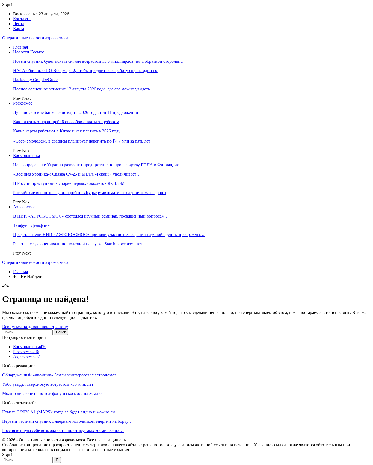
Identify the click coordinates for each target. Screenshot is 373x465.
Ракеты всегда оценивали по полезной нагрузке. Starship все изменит (77, 243)
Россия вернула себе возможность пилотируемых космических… (63, 430)
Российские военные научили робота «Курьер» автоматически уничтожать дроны (89, 192)
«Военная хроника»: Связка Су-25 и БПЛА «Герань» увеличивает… (77, 174)
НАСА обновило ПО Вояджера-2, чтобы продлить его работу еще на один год (86, 70)
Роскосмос (22, 103)
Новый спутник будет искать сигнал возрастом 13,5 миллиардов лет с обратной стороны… (98, 61)
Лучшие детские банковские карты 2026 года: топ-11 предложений (75, 112)
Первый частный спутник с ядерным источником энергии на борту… (67, 421)
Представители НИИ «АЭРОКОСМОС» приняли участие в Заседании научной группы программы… (109, 234)
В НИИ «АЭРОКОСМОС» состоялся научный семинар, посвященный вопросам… (91, 216)
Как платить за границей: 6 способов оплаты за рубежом (66, 121)
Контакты (22, 18)
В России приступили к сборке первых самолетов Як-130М (69, 183)
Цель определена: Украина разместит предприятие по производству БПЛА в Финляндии (96, 164)
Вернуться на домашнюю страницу (35, 326)
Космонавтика (26, 155)
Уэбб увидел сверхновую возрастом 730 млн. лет (47, 384)
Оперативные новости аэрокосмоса (35, 37)
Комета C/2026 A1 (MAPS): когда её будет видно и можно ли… (60, 412)
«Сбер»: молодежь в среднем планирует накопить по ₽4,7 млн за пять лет (81, 141)
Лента (18, 23)
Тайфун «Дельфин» (31, 225)
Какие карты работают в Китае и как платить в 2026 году (66, 131)
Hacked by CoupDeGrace (35, 79)
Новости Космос (28, 52)
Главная (20, 47)
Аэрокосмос (24, 206)
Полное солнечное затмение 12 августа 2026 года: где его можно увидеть (81, 89)
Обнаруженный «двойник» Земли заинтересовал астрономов (59, 375)
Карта (18, 28)
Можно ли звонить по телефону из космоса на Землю (52, 393)
